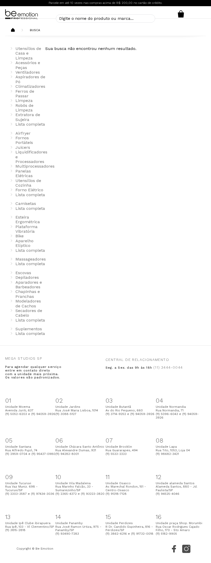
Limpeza (24, 100)
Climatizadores (30, 86)
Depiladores (27, 277)
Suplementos (28, 328)
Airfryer (23, 133)
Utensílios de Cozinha (28, 183)
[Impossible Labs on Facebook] (174, 549)
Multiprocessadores (35, 166)
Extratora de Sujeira (27, 117)
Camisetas (25, 203)
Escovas (23, 272)
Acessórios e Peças (27, 65)
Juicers (22, 147)
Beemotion (13, 30)
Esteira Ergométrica (27, 219)
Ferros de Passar (24, 93)
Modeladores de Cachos (28, 303)
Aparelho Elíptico (24, 243)
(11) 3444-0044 (168, 367)
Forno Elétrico (29, 189)
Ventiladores (27, 72)
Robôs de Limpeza (24, 107)
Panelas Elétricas (24, 173)
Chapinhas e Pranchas (27, 294)
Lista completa (30, 124)
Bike (19, 235)
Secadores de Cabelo (28, 313)
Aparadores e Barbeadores (28, 284)
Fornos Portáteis (24, 140)
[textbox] (105, 18)
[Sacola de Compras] (181, 14)
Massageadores (30, 259)
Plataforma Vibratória (26, 229)
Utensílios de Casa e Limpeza (28, 53)
